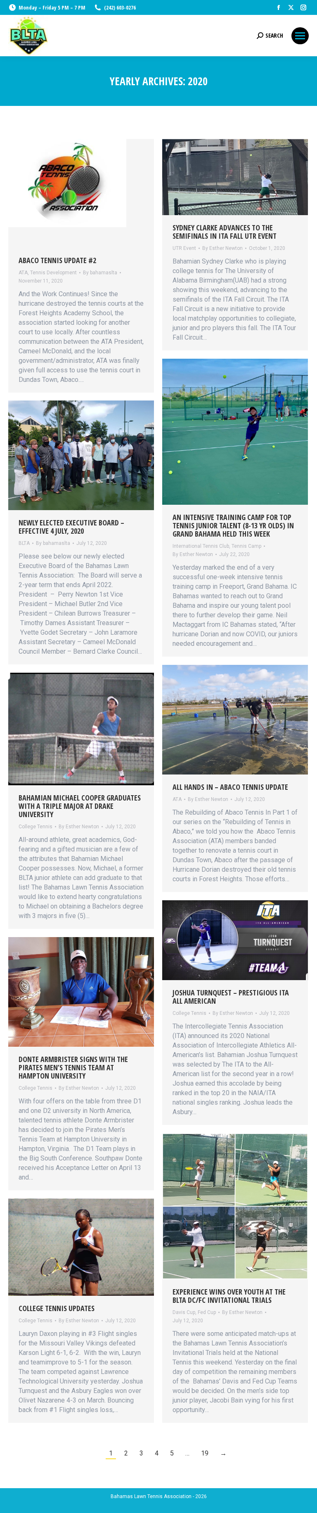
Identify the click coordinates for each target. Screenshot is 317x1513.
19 (204, 1453)
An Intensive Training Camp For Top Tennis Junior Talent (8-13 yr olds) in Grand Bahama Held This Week (233, 525)
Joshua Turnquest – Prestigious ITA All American (231, 997)
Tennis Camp (246, 546)
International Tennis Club (201, 546)
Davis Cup (184, 1312)
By (100, 273)
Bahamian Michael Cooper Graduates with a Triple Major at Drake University (80, 806)
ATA (23, 273)
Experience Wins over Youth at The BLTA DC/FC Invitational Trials (229, 1296)
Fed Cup (207, 1312)
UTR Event (184, 248)
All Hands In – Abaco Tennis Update (230, 787)
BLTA (24, 543)
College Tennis (35, 827)
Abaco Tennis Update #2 (57, 260)
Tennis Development (53, 273)
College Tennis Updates (57, 1308)
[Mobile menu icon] (300, 35)
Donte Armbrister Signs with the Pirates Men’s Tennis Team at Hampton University (73, 1067)
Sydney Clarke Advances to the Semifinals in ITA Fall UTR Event (225, 232)
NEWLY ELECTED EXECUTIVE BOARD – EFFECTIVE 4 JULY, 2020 (71, 527)
